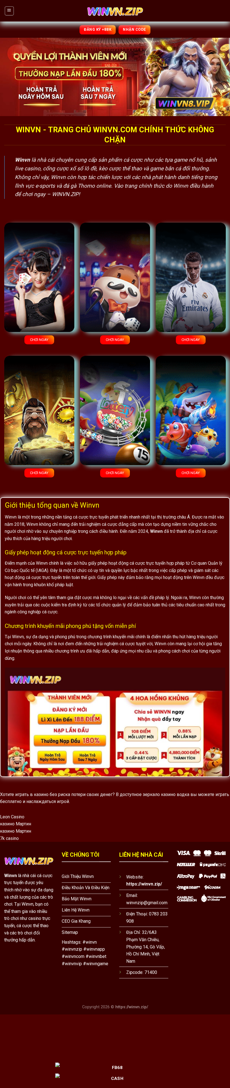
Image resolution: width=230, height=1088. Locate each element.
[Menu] (9, 11)
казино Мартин (15, 823)
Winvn (10, 875)
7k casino (9, 838)
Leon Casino (12, 816)
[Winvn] (115, 10)
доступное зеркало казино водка (154, 794)
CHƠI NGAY (39, 340)
